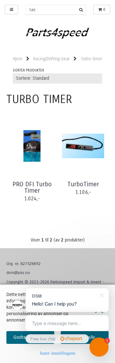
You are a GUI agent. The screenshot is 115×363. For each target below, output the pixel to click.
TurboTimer (83, 184)
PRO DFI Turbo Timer (32, 187)
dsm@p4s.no (18, 272)
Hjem (17, 59)
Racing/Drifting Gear (51, 59)
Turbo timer (91, 59)
